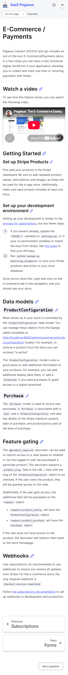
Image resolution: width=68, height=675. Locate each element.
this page (51, 246)
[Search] (54, 4)
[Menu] (62, 5)
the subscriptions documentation (34, 591)
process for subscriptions (19, 223)
